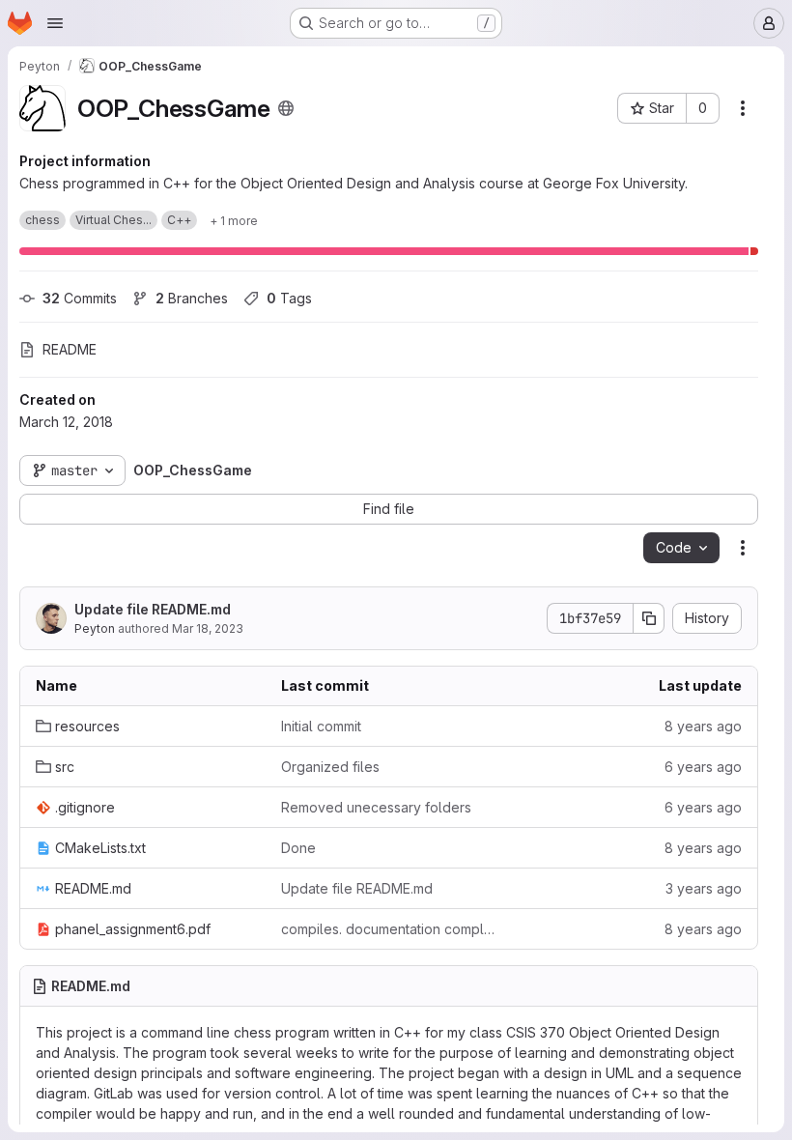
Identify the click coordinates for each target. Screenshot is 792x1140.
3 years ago (703, 888)
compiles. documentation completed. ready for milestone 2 (388, 929)
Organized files (330, 766)
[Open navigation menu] (55, 23)
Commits (79, 298)
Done (298, 848)
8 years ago (703, 726)
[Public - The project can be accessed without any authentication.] (286, 108)
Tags (289, 298)
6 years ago (703, 766)
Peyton (94, 628)
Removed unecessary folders (376, 807)
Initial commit (321, 726)
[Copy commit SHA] (649, 618)
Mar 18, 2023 (207, 628)
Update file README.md (152, 609)
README (69, 349)
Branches (192, 298)
